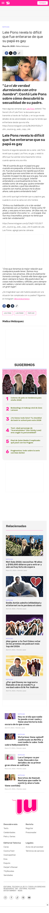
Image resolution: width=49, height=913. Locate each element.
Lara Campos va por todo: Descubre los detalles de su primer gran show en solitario (23, 761)
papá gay (31, 313)
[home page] (8, 3)
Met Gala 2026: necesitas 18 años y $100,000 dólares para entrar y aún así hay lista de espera (24, 564)
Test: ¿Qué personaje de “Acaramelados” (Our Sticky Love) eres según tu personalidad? (26, 430)
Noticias (5, 27)
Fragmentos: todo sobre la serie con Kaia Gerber (25, 451)
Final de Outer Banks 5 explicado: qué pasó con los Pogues (25, 441)
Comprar (42, 3)
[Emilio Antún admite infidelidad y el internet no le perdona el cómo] (24, 586)
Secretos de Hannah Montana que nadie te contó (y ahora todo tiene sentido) (23, 782)
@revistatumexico (21, 299)
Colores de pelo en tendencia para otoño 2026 (26, 399)
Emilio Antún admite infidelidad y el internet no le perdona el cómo (24, 604)
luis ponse (20, 313)
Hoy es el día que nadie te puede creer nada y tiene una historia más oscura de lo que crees (23, 721)
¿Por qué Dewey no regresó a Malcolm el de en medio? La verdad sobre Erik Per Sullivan (22, 685)
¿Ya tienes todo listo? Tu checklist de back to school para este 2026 (26, 419)
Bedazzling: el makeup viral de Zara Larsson (26, 409)
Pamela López (22, 570)
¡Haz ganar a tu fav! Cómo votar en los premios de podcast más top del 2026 (23, 644)
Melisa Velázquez (22, 46)
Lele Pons (30, 109)
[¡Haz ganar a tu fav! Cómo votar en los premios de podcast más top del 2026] (24, 625)
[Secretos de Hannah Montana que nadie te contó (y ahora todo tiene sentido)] (10, 777)
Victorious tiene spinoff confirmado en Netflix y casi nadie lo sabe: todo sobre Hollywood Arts (24, 741)
